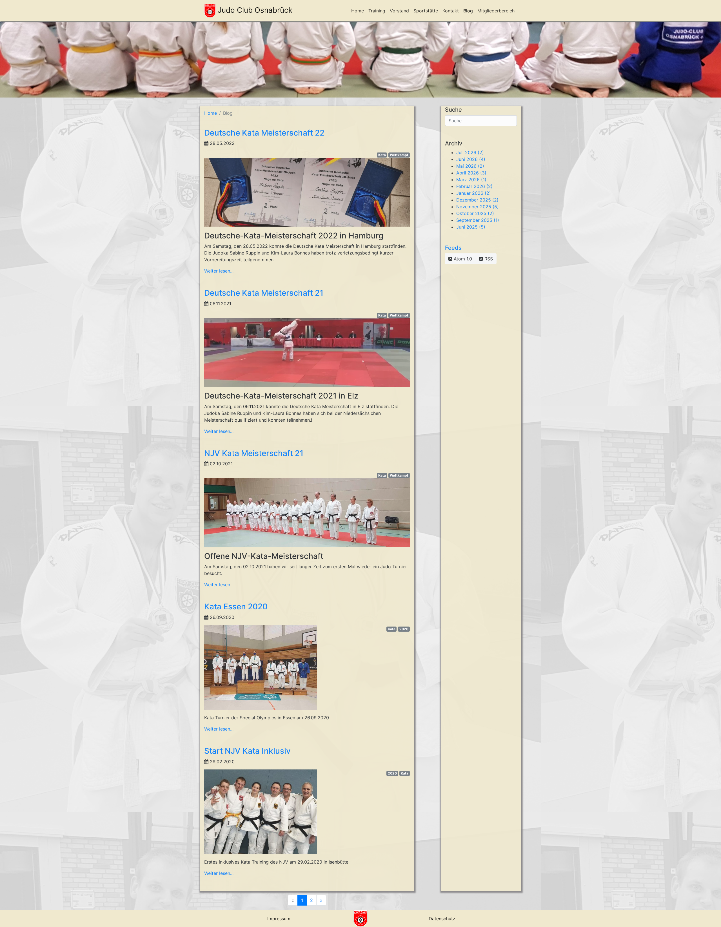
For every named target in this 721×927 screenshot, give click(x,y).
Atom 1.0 (462, 259)
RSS (488, 259)
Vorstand (399, 11)
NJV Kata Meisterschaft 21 (253, 453)
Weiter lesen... (218, 271)
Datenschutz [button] (442, 918)
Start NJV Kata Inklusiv (247, 751)
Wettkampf (399, 155)
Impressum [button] (278, 918)
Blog (468, 11)
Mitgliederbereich (496, 11)
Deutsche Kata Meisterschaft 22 (264, 133)
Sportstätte (425, 11)
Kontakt (450, 11)
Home (357, 11)
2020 (403, 629)
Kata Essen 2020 (236, 606)
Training (376, 11)
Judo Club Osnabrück (254, 10)
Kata (382, 155)
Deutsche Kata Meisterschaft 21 (263, 293)
